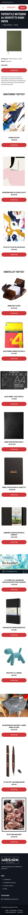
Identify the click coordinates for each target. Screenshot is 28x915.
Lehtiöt (16, 25)
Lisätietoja (14, 70)
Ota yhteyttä (13, 910)
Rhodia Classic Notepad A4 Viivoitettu (14, 487)
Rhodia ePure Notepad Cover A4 (14, 442)
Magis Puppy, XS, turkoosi (14, 673)
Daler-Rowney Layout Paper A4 (14, 396)
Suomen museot (8, 885)
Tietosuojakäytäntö (10, 912)
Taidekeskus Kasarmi (10, 882)
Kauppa (22, 7)
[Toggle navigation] (3, 7)
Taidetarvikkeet (7, 25)
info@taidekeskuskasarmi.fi (7, 2)
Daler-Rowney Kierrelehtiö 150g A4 (14, 351)
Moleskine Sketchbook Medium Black (14, 627)
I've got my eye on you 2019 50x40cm (14, 247)
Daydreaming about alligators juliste (14, 192)
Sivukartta (20, 912)
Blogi (5, 889)
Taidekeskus (7, 879)
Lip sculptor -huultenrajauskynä (14, 782)
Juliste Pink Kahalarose (14, 834)
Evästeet (20, 910)
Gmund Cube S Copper (14, 306)
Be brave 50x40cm (14, 137)
